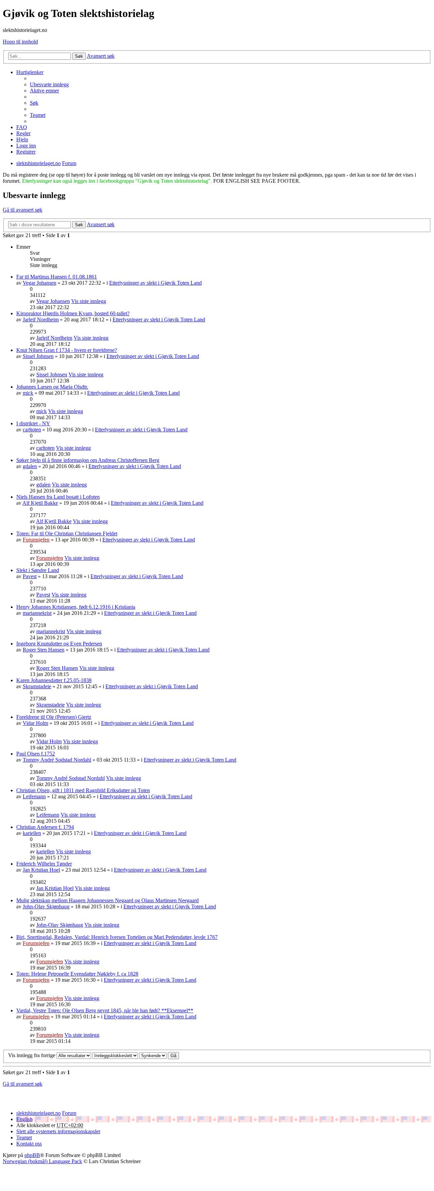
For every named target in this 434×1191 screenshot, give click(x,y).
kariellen (32, 833)
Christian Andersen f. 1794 (45, 827)
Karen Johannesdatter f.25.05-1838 (54, 680)
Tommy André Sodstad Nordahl (57, 760)
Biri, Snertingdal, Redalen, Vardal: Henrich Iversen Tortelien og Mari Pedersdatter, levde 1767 (117, 937)
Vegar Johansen (39, 283)
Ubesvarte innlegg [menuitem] (49, 84)
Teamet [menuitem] (37, 115)
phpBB (32, 1155)
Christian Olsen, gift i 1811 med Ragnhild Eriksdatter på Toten (83, 790)
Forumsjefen (36, 540)
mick (28, 393)
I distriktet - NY (33, 423)
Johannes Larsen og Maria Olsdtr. (52, 387)
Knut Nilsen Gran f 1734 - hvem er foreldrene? (66, 350)
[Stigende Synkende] (152, 1055)
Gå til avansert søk (22, 210)
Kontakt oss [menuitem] (29, 1143)
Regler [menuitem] (23, 133)
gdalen (30, 466)
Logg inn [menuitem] (26, 145)
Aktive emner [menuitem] (44, 90)
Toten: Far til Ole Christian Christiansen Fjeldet (66, 533)
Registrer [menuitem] (26, 152)
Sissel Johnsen (38, 356)
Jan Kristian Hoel (41, 870)
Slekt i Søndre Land (37, 570)
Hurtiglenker (29, 72)
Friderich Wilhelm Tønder (44, 864)
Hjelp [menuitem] (22, 139)
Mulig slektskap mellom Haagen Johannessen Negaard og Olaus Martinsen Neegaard (107, 900)
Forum (69, 1113)
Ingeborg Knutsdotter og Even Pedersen (59, 643)
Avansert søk (101, 56)
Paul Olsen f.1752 (35, 754)
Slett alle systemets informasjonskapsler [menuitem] (58, 1131)
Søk (79, 56)
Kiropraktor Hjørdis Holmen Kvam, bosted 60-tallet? (73, 313)
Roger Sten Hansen (43, 650)
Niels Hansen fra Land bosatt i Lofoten (58, 497)
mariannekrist (37, 613)
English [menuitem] (24, 1119)
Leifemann (34, 796)
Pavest (30, 576)
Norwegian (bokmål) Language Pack (42, 1161)
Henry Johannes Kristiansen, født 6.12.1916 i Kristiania (75, 607)
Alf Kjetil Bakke (40, 503)
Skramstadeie (37, 686)
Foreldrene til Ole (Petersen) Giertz (53, 717)
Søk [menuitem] (34, 103)
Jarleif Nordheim (41, 319)
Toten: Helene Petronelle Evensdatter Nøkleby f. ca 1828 (77, 974)
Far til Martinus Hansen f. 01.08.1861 (56, 277)
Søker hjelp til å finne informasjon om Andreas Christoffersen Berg (87, 460)
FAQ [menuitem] (21, 127)
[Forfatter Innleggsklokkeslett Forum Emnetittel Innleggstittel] (115, 1055)
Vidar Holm (35, 723)
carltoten (32, 429)
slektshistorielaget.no (38, 1113)
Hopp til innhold (20, 42)
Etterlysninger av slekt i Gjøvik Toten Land (155, 283)
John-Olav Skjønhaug (46, 906)
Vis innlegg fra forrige (32, 1055)
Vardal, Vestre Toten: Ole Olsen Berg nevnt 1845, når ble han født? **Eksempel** (104, 1010)
